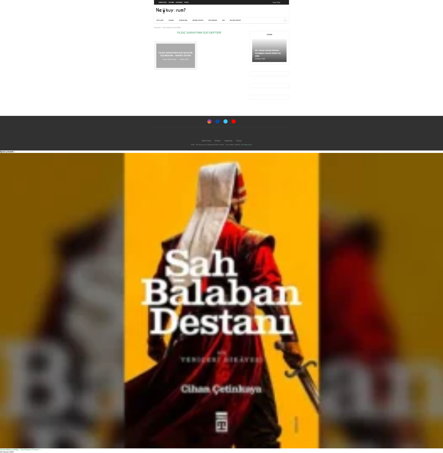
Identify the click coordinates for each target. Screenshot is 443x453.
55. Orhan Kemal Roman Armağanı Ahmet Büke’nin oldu (268, 53)
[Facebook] (284, 2)
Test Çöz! (159, 20)
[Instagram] (209, 121)
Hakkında (179, 2)
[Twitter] (225, 121)
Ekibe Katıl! (163, 2)
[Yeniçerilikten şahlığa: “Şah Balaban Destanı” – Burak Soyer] (221, 300)
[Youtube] (234, 121)
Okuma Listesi (197, 20)
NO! (223, 20)
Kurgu (171, 20)
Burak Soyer (172, 59)
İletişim (171, 2)
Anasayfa (157, 27)
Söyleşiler (212, 20)
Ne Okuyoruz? (235, 20)
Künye (186, 2)
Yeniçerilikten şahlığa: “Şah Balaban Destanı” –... (21, 450)
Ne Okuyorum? (246, 145)
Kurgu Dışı (183, 20)
